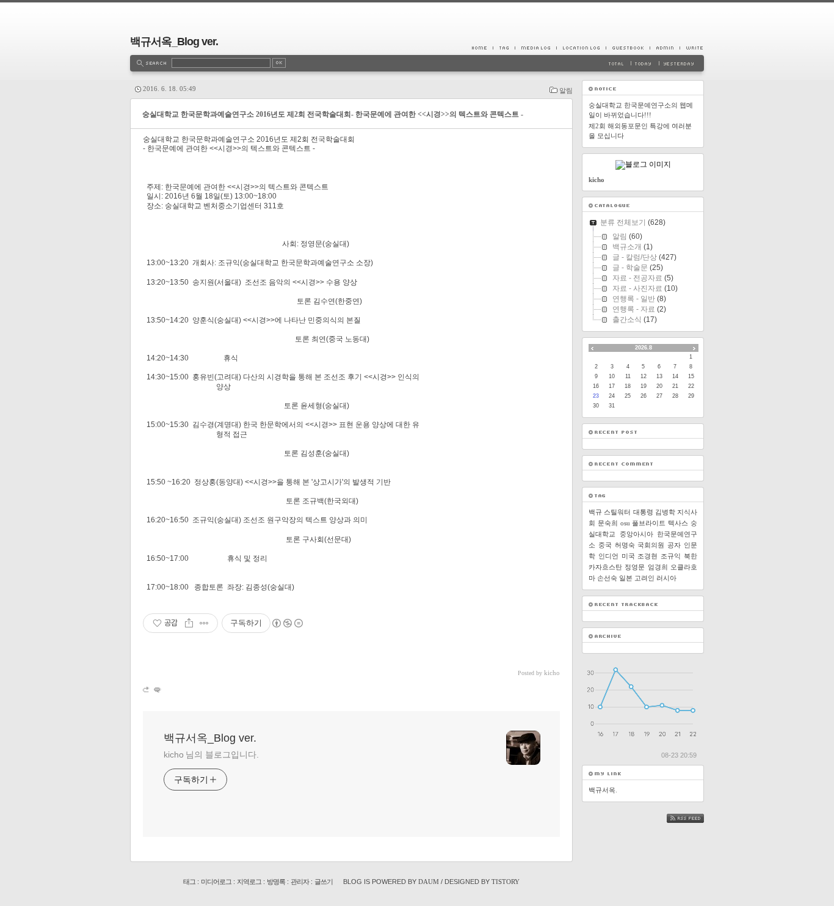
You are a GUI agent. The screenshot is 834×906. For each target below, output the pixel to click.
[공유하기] (189, 623)
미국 (628, 556)
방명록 (276, 881)
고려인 (644, 578)
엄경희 (658, 567)
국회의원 (650, 545)
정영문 (635, 567)
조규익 (671, 556)
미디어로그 (216, 881)
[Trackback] (147, 689)
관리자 (300, 881)
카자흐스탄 (605, 567)
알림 (566, 90)
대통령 (643, 512)
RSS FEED (694, 818)
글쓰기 (323, 881)
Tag (504, 48)
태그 (189, 881)
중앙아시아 (636, 534)
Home (482, 48)
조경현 (647, 556)
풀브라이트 (648, 523)
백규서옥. (603, 790)
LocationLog (581, 48)
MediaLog (535, 48)
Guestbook (628, 48)
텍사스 (678, 523)
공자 (674, 545)
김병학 (665, 512)
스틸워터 (617, 512)
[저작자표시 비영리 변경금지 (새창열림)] (286, 623)
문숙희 (608, 523)
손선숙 (607, 578)
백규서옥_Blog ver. (174, 41)
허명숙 (625, 545)
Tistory (505, 881)
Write (692, 48)
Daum (428, 881)
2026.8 (643, 348)
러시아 (666, 578)
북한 (690, 556)
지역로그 (249, 881)
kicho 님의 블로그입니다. (211, 754)
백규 (595, 512)
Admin (665, 48)
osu (625, 523)
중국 (605, 545)
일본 (626, 578)
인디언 (608, 556)
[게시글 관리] (204, 623)
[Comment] (156, 689)
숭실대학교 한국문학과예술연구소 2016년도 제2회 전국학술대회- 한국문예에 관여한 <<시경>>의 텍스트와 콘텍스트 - (332, 114)
